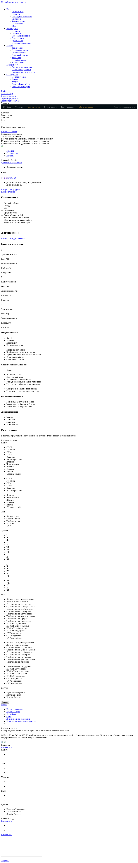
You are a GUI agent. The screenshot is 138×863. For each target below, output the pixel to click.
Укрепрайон (17, 48)
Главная (10, 151)
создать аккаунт (129, 107)
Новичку (16, 31)
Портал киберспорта (21, 69)
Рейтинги (16, 19)
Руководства (12, 28)
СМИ (8, 716)
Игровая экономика (21, 36)
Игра (8, 9)
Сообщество (12, 74)
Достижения (17, 40)
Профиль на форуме (10, 189)
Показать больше (9, 131)
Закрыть (5, 861)
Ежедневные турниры (22, 67)
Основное (16, 33)
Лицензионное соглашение (18, 719)
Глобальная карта (20, 50)
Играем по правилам (21, 43)
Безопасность (18, 38)
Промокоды (17, 24)
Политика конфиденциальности (21, 721)
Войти (115, 107)
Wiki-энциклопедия (21, 86)
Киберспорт (12, 65)
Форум (15, 79)
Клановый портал (20, 55)
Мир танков (12, 2)
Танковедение (18, 21)
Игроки (9, 156)
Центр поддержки (14, 709)
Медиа (15, 82)
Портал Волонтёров (21, 84)
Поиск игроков (19, 77)
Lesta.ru (22, 2)
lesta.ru (4, 705)
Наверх (5, 702)
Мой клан (16, 57)
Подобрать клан (19, 60)
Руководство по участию (23, 72)
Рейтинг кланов (19, 53)
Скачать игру (18, 11)
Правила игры (13, 711)
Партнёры (11, 714)
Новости (16, 14)
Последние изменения (22, 16)
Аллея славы (18, 62)
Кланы (9, 45)
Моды (14, 26)
